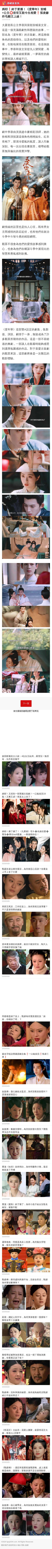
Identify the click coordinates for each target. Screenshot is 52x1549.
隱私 (23, 1545)
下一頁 (26, 703)
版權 (27, 1545)
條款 (19, 1545)
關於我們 (4, 1545)
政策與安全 (12, 1545)
